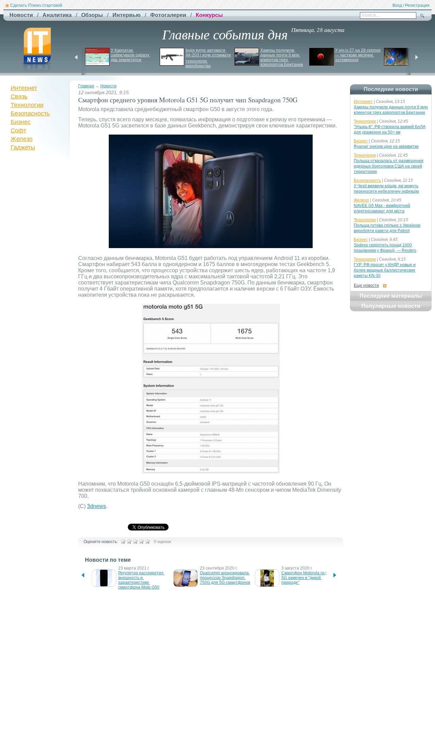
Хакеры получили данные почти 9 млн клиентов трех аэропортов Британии (281, 57)
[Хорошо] (141, 541)
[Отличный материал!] (147, 541)
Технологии (27, 105)
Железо (22, 139)
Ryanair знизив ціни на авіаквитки (386, 146)
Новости (108, 86)
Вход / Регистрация (411, 5)
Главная (86, 86)
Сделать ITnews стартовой (36, 5)
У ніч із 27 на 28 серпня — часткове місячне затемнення (358, 55)
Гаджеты (23, 147)
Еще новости (366, 285)
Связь (19, 96)
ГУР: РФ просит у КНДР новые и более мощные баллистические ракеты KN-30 (385, 270)
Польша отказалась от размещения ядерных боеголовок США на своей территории (388, 166)
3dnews (96, 506)
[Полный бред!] (123, 541)
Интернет (24, 88)
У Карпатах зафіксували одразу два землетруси (130, 55)
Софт (18, 130)
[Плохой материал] (129, 541)
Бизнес (21, 122)
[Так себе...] (135, 541)
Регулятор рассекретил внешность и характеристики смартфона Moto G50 (141, 580)
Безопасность (30, 113)
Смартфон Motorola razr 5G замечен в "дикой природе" (305, 578)
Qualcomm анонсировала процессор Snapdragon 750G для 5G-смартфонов (225, 578)
